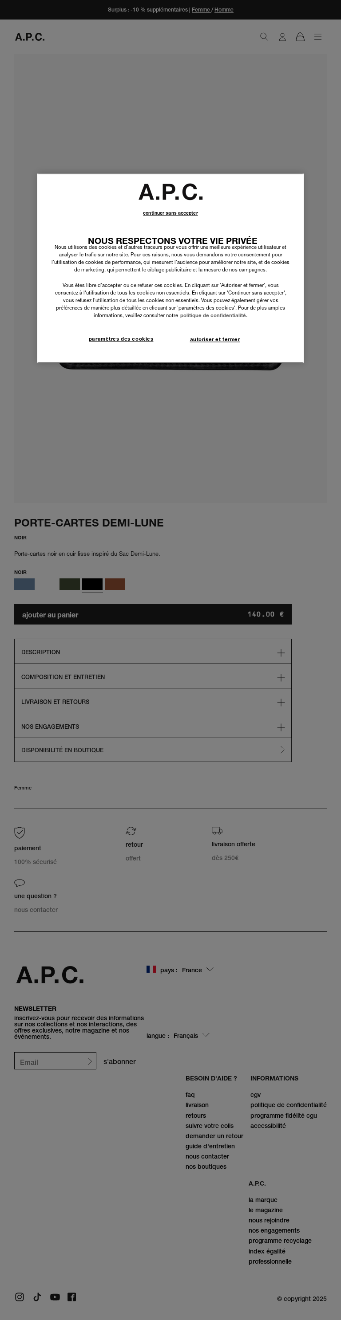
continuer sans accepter (170, 213)
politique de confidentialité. (213, 315)
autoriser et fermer (215, 339)
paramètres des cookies (121, 339)
